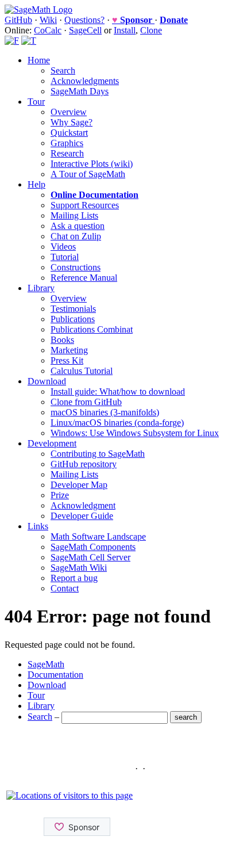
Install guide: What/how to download (118, 391)
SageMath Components (93, 547)
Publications (73, 319)
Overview (69, 112)
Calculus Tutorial (82, 371)
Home (39, 60)
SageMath (46, 664)
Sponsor (133, 20)
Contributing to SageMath (98, 454)
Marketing (69, 350)
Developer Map (79, 485)
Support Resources (85, 205)
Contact (65, 588)
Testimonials (73, 309)
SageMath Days (80, 91)
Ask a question (78, 226)
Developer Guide (82, 516)
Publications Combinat (92, 329)
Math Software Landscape (98, 536)
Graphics (67, 143)
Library (41, 288)
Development (52, 443)
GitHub (18, 20)
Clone (151, 30)
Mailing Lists (74, 215)
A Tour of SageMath (88, 174)
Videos (63, 246)
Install (125, 30)
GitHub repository (84, 464)
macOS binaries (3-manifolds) (105, 412)
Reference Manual (84, 277)
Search (63, 70)
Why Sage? (71, 122)
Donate (174, 20)
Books (62, 340)
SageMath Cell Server (90, 557)
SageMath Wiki (79, 567)
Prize (60, 495)
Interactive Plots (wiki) (92, 164)
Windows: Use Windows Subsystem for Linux (135, 433)
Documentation (55, 674)
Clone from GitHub (86, 402)
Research (67, 153)
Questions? (84, 20)
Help (36, 184)
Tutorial (65, 257)
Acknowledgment (83, 505)
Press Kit (67, 360)
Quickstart (69, 133)
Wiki (48, 20)
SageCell (85, 30)
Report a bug (74, 578)
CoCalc (47, 30)
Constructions (76, 267)
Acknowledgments (85, 81)
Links (38, 526)
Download (47, 381)
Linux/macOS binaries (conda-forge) (117, 422)
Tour (36, 101)
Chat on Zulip (76, 236)
